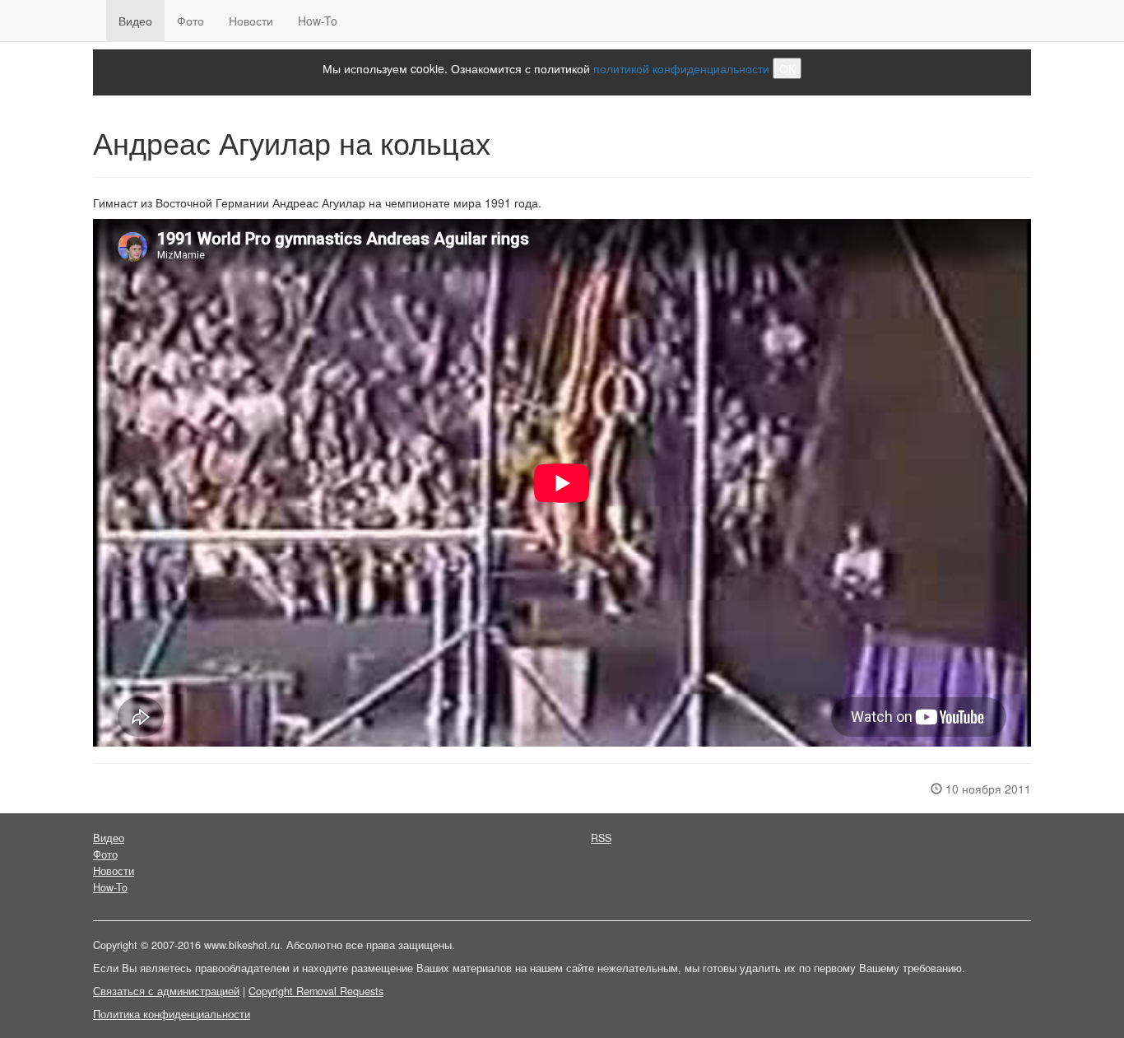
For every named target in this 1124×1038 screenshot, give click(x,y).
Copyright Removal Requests (315, 991)
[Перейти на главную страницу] (93, 20)
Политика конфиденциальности (171, 1014)
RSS (601, 838)
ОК (787, 68)
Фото (190, 20)
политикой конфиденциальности (681, 68)
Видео (135, 20)
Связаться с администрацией (166, 991)
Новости (251, 20)
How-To (317, 20)
